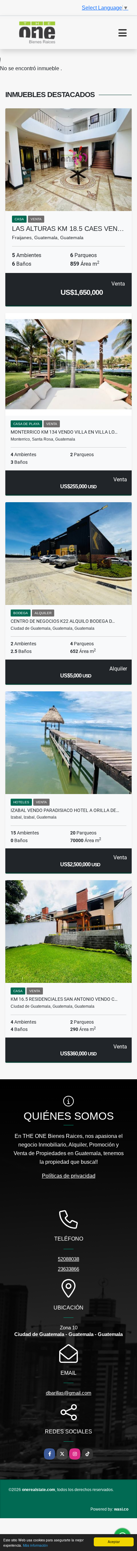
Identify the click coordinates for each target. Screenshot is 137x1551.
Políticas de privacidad (68, 1176)
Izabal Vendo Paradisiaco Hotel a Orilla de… (65, 810)
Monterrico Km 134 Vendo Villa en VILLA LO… (64, 432)
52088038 (68, 1259)
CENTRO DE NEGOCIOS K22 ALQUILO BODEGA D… (63, 621)
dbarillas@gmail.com (68, 1393)
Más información (35, 1545)
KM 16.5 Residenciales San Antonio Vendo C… (64, 999)
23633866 (68, 1269)
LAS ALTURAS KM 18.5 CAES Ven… (68, 228)
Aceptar (114, 1541)
